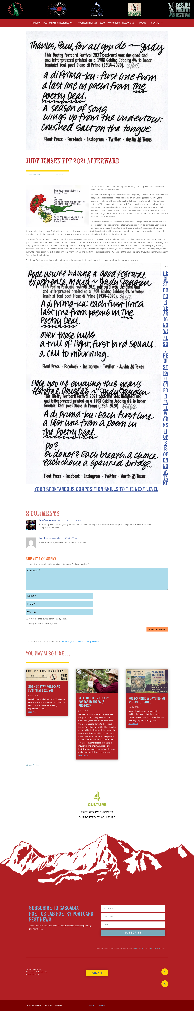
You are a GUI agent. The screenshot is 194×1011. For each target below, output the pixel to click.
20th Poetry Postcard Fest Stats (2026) (44, 688)
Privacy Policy (139, 948)
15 (108, 686)
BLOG (102, 23)
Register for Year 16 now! (165, 302)
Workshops (113, 23)
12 (101, 686)
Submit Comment (157, 629)
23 (96, 689)
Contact (155, 23)
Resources (128, 23)
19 (87, 689)
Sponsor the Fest (87, 23)
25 (101, 689)
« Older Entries (32, 765)
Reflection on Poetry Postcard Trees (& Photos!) (93, 702)
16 (110, 686)
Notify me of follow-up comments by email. (48, 618)
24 (99, 689)
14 (106, 686)
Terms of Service (154, 948)
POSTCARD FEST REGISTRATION (58, 23)
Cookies (102, 1005)
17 (113, 686)
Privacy (91, 1005)
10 (97, 686)
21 (92, 689)
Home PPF (36, 23)
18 (115, 686)
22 (94, 689)
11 (99, 686)
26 (103, 689)
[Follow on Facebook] (164, 971)
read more (32, 712)
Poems (142, 23)
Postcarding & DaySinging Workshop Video (147, 700)
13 (104, 686)
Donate (97, 973)
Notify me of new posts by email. (43, 623)
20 (90, 689)
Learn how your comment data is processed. (80, 641)
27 (105, 689)
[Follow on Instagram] (164, 983)
